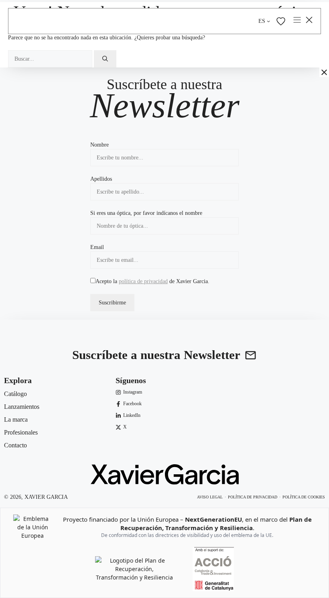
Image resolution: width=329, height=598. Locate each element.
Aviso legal (210, 497)
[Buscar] (105, 58)
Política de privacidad (252, 497)
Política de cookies (303, 497)
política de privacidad (143, 281)
